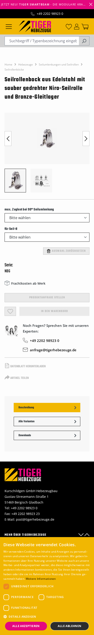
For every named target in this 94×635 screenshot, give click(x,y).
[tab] (47, 407)
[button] (47, 616)
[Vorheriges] (8, 138)
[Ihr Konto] (76, 26)
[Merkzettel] (69, 26)
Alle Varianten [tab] (26, 421)
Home (8, 64)
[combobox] (42, 40)
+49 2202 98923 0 (50, 13)
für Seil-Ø (11, 229)
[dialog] (47, 586)
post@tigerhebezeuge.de (35, 519)
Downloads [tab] (24, 435)
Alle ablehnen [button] (69, 626)
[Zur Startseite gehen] (35, 26)
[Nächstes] (86, 138)
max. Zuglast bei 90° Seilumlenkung (29, 209)
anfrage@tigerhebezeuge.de (53, 350)
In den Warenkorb (54, 311)
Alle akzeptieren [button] (25, 626)
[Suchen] (84, 40)
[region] (47, 155)
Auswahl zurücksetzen (69, 251)
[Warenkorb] (84, 26)
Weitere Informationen (41, 579)
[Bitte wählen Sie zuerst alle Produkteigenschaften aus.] (10, 311)
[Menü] (9, 26)
